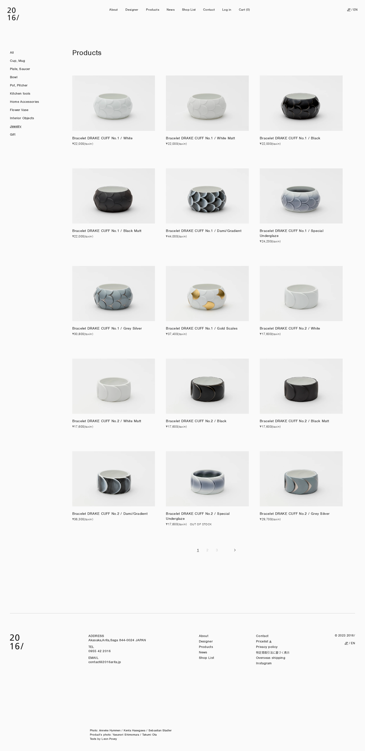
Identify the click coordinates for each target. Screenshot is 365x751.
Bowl (13, 77)
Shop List (189, 9)
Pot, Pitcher (19, 85)
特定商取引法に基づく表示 (273, 652)
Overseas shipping (270, 658)
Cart (244, 9)
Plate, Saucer (20, 69)
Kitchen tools (20, 93)
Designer (132, 9)
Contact (209, 9)
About (113, 9)
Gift (12, 134)
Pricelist (262, 641)
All (12, 52)
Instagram (264, 663)
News (171, 9)
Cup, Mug (17, 61)
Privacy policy (267, 647)
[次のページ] (234, 550)
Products (152, 9)
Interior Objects (22, 118)
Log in (226, 9)
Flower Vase (19, 110)
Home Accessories (24, 102)
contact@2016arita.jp (104, 662)
